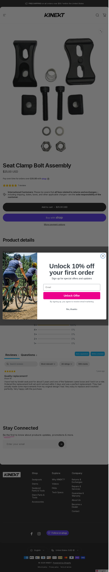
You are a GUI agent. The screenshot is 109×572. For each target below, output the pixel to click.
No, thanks (71, 309)
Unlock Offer (72, 295)
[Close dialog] (103, 256)
